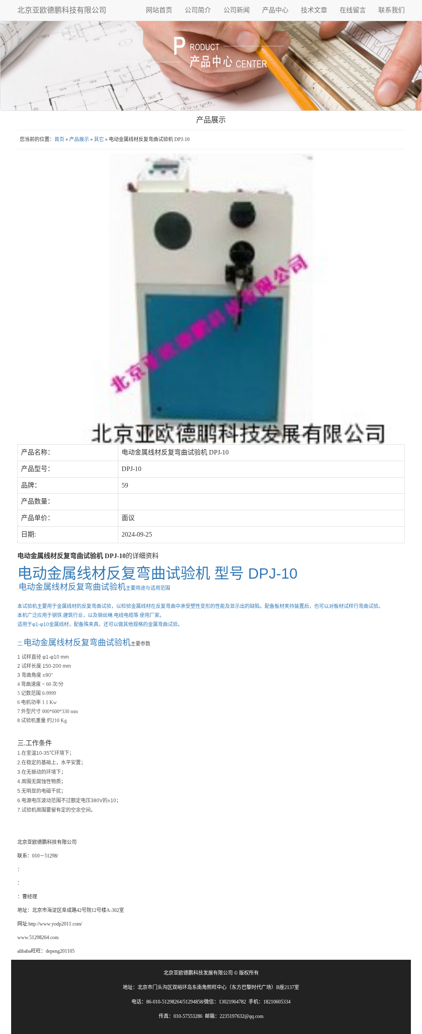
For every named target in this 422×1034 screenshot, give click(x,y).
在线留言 (353, 10)
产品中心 (275, 10)
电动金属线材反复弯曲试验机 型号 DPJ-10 (157, 573)
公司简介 (198, 10)
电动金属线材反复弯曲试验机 (77, 642)
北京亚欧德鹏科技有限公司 (61, 10)
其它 (99, 139)
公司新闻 (236, 10)
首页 (59, 139)
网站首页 (159, 10)
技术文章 (314, 10)
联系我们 (391, 10)
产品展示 (79, 139)
